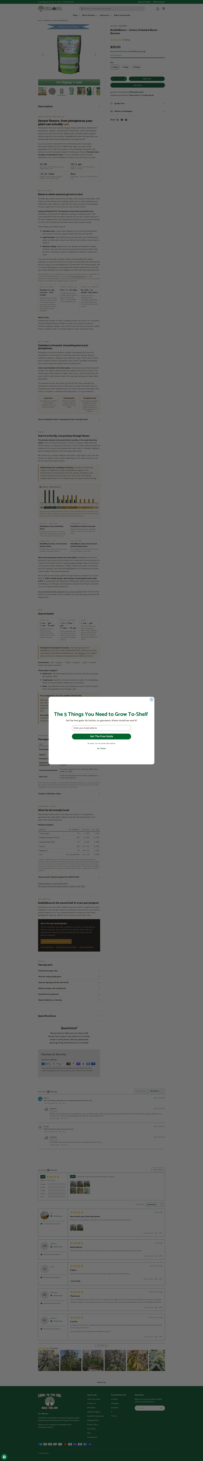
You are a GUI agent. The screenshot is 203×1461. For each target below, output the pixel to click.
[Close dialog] (151, 699)
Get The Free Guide (101, 736)
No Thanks (101, 749)
